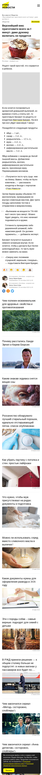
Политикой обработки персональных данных (18, 765)
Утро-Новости (13, 188)
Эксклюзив (35, 21)
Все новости (6, 15)
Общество (14, 15)
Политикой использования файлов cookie (16, 762)
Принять (9, 770)
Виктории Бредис (21, 119)
